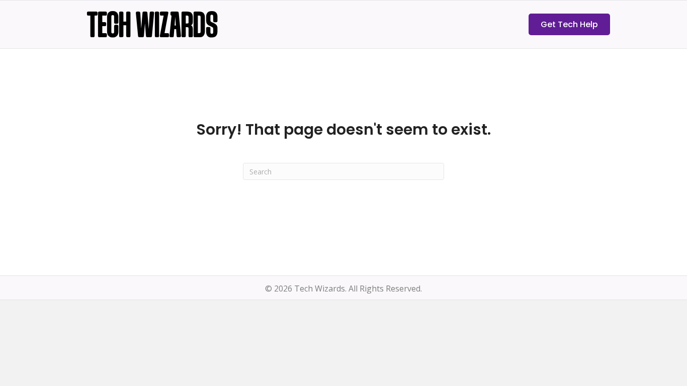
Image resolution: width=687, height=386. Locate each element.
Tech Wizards (152, 28)
